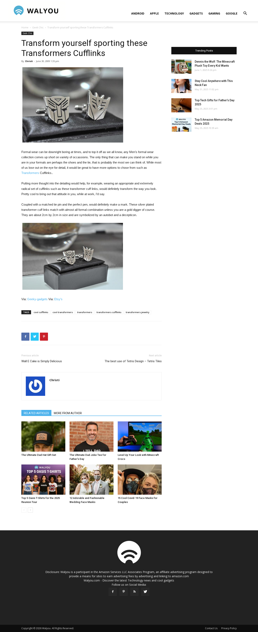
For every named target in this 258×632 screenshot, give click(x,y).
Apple (154, 13)
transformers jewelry (137, 312)
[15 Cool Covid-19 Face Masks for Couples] (140, 479)
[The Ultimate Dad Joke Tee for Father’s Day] (91, 436)
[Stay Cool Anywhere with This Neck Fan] (181, 86)
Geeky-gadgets (37, 299)
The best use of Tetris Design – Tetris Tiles (133, 361)
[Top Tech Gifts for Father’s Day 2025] (181, 105)
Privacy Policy (229, 628)
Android (137, 13)
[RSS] (134, 592)
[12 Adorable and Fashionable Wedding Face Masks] (91, 479)
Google (231, 13)
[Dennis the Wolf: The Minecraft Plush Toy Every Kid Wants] (181, 67)
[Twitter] (145, 592)
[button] (245, 14)
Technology (174, 13)
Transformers (30, 173)
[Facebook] (113, 592)
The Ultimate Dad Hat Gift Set (38, 454)
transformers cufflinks (109, 312)
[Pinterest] (124, 592)
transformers (84, 312)
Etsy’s (58, 299)
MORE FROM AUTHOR (68, 413)
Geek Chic (38, 27)
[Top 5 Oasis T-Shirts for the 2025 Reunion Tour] (43, 479)
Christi (29, 61)
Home (24, 27)
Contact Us (211, 628)
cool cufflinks (41, 312)
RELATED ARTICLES (36, 413)
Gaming (214, 13)
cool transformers (63, 312)
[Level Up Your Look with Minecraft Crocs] (140, 436)
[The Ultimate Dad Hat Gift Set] (43, 436)
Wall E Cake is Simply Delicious (41, 361)
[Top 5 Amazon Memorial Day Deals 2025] (181, 125)
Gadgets (196, 13)
